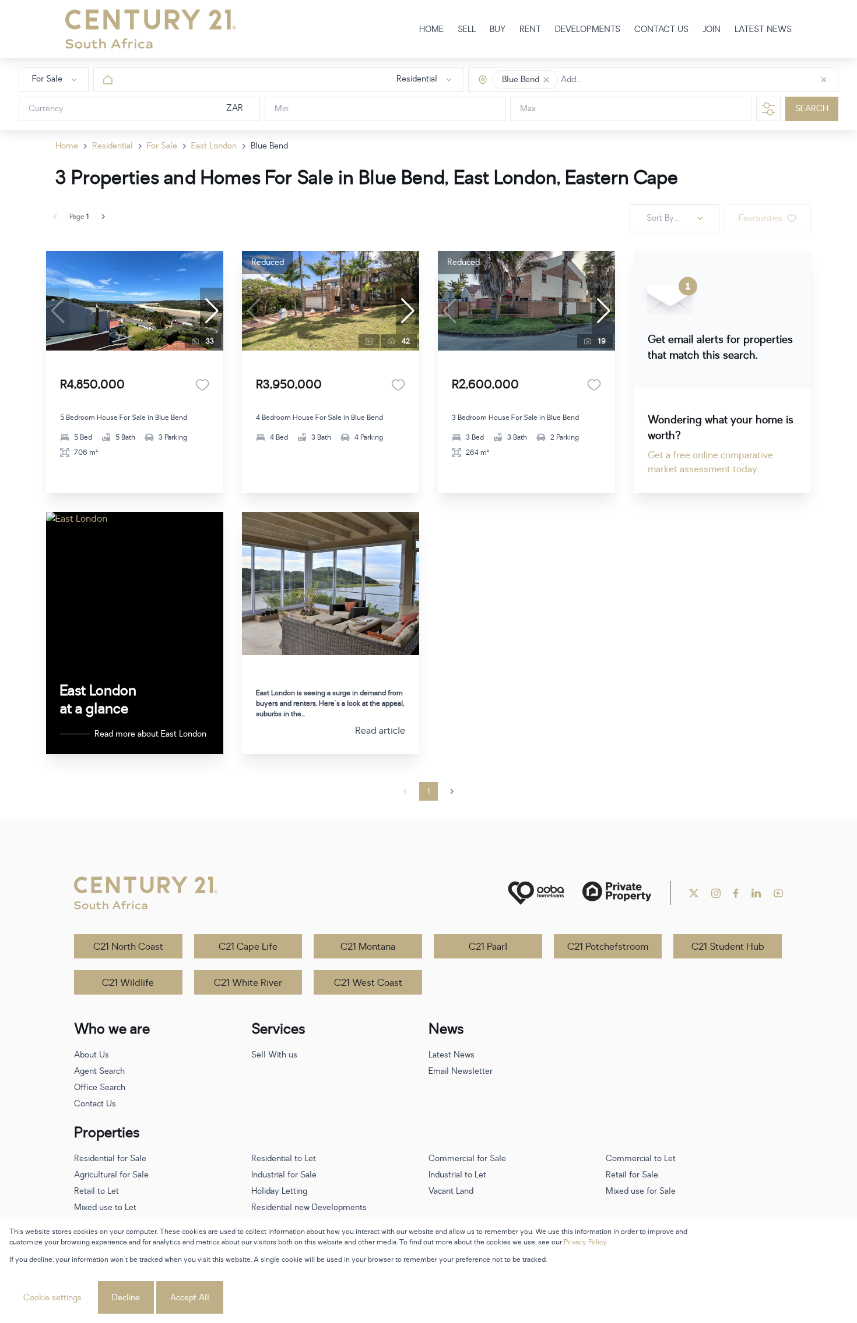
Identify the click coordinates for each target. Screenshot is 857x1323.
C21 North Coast (128, 946)
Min (282, 109)
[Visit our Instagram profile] (716, 893)
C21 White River (248, 983)
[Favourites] (202, 385)
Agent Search (99, 1071)
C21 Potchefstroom (607, 946)
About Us (91, 1054)
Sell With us (274, 1054)
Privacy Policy (585, 1242)
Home (66, 145)
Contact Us (95, 1103)
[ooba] (536, 893)
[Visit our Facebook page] (736, 893)
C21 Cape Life (248, 946)
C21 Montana (367, 946)
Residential (112, 145)
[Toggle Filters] (768, 109)
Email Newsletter (460, 1071)
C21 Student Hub (727, 946)
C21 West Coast (368, 983)
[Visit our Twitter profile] (693, 893)
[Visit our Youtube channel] (778, 893)
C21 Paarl (488, 946)
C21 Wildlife (128, 983)
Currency (46, 109)
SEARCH (811, 109)
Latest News (451, 1054)
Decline (126, 1297)
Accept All (189, 1297)
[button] (546, 79)
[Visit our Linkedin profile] (756, 893)
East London (214, 145)
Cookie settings (52, 1297)
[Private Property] (616, 893)
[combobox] (610, 80)
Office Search (99, 1087)
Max (528, 109)
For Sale (162, 145)
